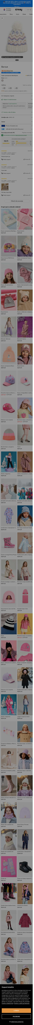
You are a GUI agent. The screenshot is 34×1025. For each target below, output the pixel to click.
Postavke (16, 1017)
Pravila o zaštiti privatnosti (21, 1003)
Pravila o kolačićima (7, 1003)
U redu (16, 1011)
